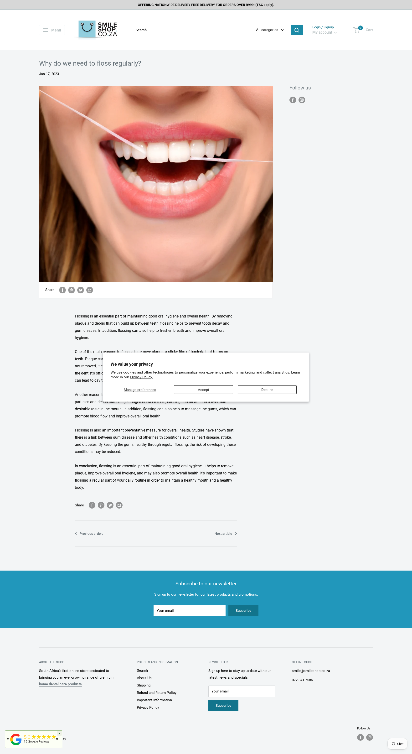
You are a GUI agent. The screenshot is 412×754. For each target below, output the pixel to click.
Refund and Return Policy (156, 693)
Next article (223, 534)
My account (322, 32)
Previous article (91, 534)
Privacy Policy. (141, 377)
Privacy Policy (148, 707)
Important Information (154, 700)
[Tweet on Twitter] (80, 289)
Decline (267, 390)
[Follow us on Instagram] (302, 99)
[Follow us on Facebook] (292, 99)
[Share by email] (89, 289)
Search (142, 670)
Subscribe (243, 610)
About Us (144, 678)
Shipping (143, 685)
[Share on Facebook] (62, 289)
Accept (203, 390)
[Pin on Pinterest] (71, 289)
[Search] (297, 30)
